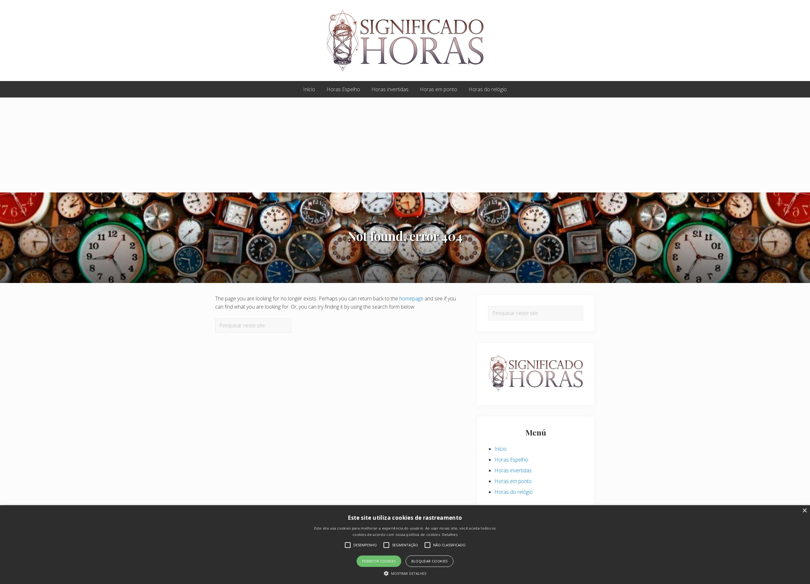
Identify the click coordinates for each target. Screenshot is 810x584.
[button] (405, 573)
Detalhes (450, 534)
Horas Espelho (511, 459)
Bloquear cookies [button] (429, 561)
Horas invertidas (513, 470)
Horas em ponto (513, 481)
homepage (411, 298)
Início (501, 448)
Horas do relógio (514, 491)
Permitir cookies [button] (379, 561)
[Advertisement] (405, 145)
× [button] (804, 510)
